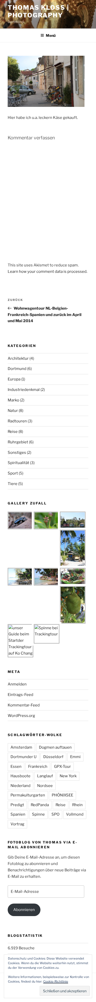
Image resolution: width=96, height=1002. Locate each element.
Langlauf (45, 776)
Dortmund (17, 368)
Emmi (75, 757)
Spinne (38, 814)
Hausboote (20, 776)
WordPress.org (21, 715)
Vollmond (74, 814)
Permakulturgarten (27, 795)
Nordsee (45, 785)
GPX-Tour (62, 766)
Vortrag (17, 824)
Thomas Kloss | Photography (38, 11)
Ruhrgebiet (18, 442)
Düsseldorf (53, 757)
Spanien (17, 814)
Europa (14, 379)
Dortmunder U (23, 757)
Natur (13, 410)
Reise (13, 431)
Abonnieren (24, 909)
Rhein (77, 805)
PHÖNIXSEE (62, 795)
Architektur (18, 358)
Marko (13, 400)
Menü (51, 35)
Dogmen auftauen (55, 747)
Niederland (20, 785)
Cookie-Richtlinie (55, 981)
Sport (13, 473)
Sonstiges (17, 452)
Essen (16, 766)
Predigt (17, 805)
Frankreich (37, 766)
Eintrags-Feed (20, 694)
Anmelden (17, 684)
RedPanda (40, 805)
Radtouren (17, 421)
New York (68, 776)
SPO (55, 814)
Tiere (12, 483)
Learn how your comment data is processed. (47, 271)
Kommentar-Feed (24, 705)
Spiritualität (18, 462)
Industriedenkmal (24, 389)
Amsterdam (21, 747)
